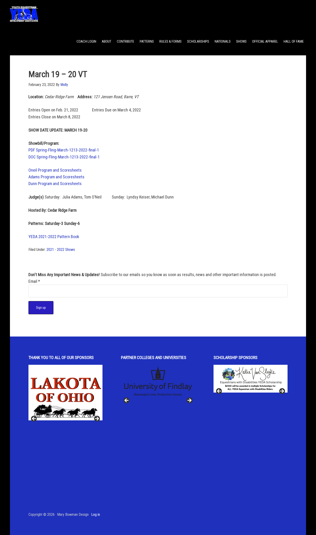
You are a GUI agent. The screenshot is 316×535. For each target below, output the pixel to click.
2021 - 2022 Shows (60, 249)
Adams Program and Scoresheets (56, 176)
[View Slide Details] (65, 392)
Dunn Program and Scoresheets (55, 183)
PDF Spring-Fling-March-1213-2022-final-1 (63, 150)
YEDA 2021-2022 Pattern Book (54, 236)
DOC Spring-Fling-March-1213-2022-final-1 (64, 156)
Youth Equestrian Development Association (47, 14)
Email (34, 281)
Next (96, 418)
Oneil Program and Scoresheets (55, 170)
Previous (34, 418)
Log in (95, 514)
